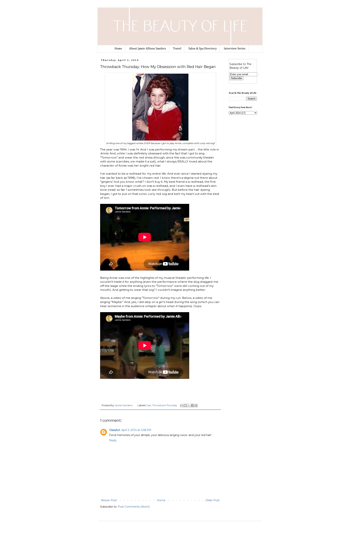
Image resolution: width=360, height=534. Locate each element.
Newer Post (109, 500)
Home (118, 48)
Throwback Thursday (164, 405)
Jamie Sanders (124, 405)
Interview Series (234, 48)
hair (149, 405)
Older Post (213, 500)
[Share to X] (189, 405)
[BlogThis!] (185, 405)
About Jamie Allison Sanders (147, 48)
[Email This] (182, 405)
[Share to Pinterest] (196, 405)
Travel (177, 48)
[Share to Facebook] (192, 405)
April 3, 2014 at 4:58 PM (136, 430)
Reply (113, 440)
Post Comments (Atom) (134, 506)
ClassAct (114, 430)
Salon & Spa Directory (202, 48)
